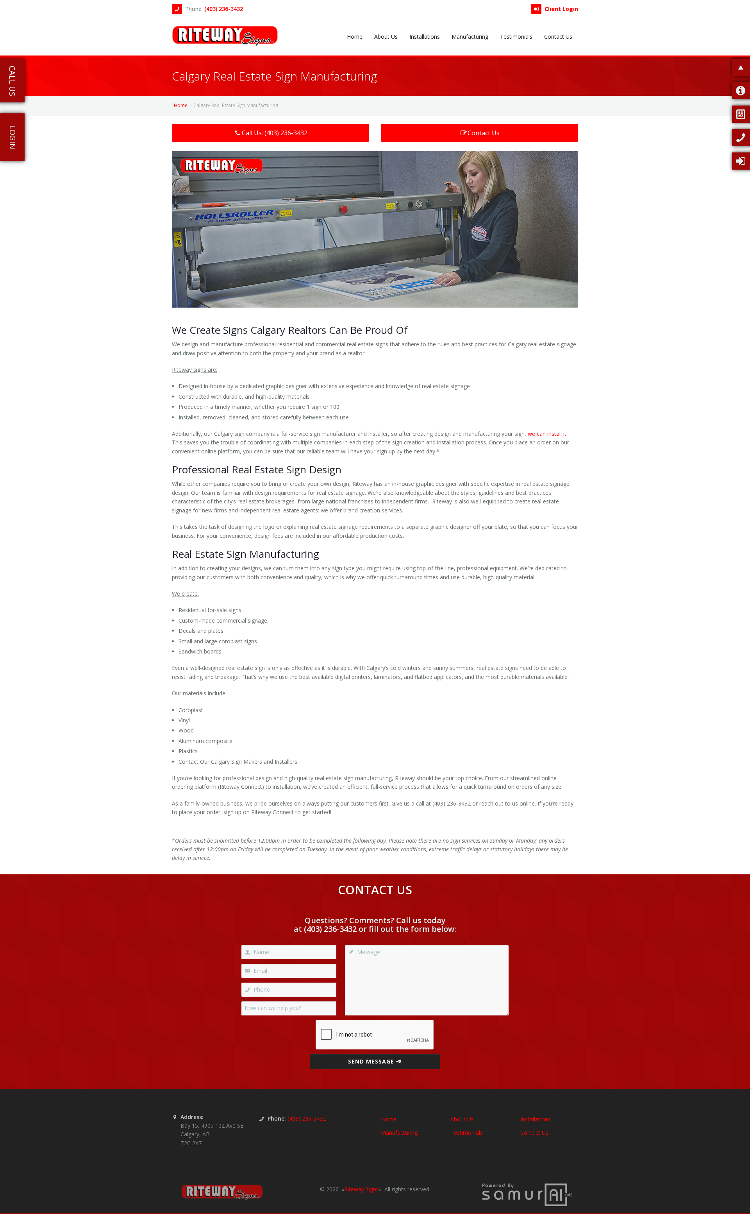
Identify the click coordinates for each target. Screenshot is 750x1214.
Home (181, 105)
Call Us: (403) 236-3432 (274, 133)
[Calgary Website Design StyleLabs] (527, 1194)
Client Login (561, 9)
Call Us (12, 81)
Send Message (371, 1061)
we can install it (547, 433)
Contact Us (484, 133)
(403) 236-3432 (223, 9)
